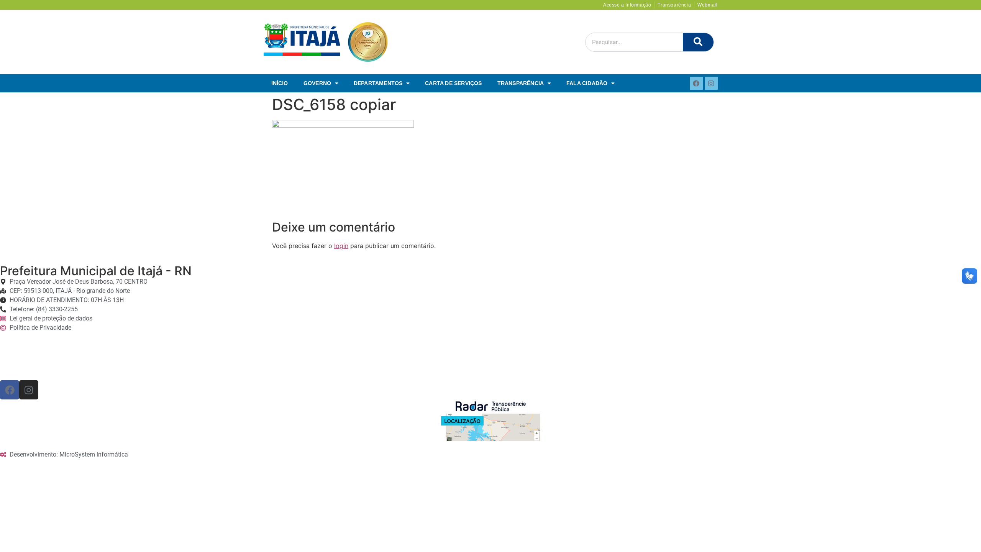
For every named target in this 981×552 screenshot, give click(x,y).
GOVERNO (317, 83)
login (341, 246)
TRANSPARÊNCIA (520, 83)
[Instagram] (711, 83)
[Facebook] (696, 83)
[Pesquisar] (698, 42)
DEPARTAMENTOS (378, 83)
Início (279, 83)
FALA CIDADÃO (586, 83)
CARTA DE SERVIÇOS (453, 83)
